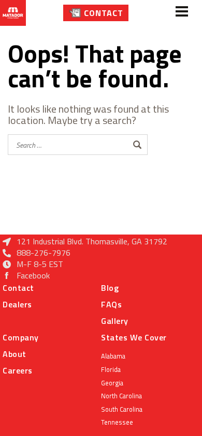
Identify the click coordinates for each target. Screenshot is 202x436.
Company (21, 337)
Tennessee (117, 422)
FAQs (111, 304)
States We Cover (134, 337)
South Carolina (121, 409)
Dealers (17, 304)
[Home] (13, 13)
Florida (111, 369)
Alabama (113, 356)
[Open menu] (182, 13)
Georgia (112, 383)
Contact (103, 13)
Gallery (114, 321)
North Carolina (121, 396)
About (14, 354)
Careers (18, 370)
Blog (110, 288)
